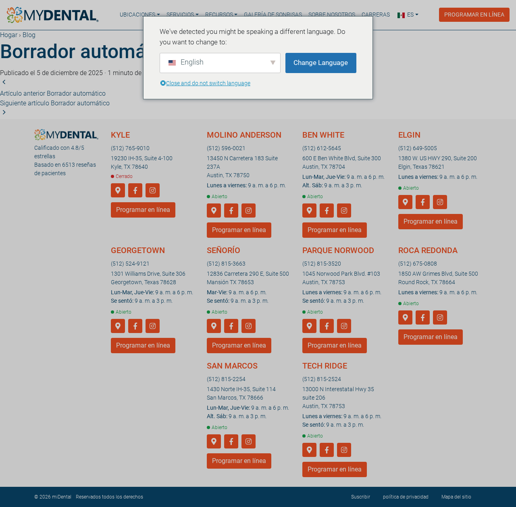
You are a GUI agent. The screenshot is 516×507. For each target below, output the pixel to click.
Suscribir (360, 497)
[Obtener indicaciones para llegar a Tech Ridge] (309, 450)
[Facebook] (135, 190)
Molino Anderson (244, 135)
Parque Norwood (338, 250)
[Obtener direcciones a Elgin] (405, 202)
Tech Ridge (324, 366)
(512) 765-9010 (130, 148)
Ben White (323, 135)
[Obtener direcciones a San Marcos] (214, 441)
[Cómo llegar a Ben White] (309, 210)
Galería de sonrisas (273, 14)
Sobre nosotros (331, 14)
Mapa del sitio (456, 497)
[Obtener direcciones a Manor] (214, 326)
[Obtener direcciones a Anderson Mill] (214, 210)
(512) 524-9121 (130, 263)
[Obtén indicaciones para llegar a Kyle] (118, 190)
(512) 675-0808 (417, 263)
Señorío (223, 250)
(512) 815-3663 (226, 263)
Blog (29, 35)
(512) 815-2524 (321, 379)
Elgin (409, 135)
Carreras (376, 14)
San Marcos (232, 366)
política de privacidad (406, 497)
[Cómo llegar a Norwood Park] (309, 326)
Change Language (320, 63)
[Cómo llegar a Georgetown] (118, 326)
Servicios (180, 14)
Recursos (219, 14)
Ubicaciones (137, 14)
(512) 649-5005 (417, 148)
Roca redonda (428, 250)
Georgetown (138, 250)
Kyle (120, 135)
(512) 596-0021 (226, 148)
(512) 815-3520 (321, 263)
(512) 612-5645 (321, 148)
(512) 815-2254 (226, 379)
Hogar (8, 35)
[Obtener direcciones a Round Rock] (405, 317)
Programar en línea (474, 14)
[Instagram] (153, 190)
